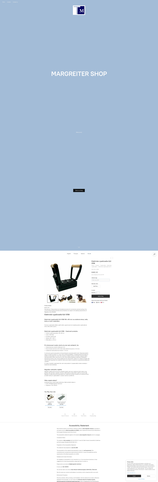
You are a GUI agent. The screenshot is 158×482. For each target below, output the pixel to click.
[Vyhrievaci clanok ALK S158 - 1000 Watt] (61, 397)
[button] (96, 286)
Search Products (65, 415)
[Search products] (154, 254)
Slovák (89, 253)
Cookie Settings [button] (141, 479)
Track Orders (83, 415)
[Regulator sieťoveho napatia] (49, 397)
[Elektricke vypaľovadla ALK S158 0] (52, 299)
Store (3, 2)
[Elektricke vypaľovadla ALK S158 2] (71, 299)
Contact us (15, 2)
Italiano (83, 253)
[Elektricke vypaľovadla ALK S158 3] (81, 299)
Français (76, 253)
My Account (74, 415)
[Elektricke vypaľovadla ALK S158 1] (63, 299)
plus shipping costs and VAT (98, 274)
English (69, 253)
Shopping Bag (93, 415)
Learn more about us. (131, 472)
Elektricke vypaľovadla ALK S (104, 266)
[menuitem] (111, 258)
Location (9, 2)
